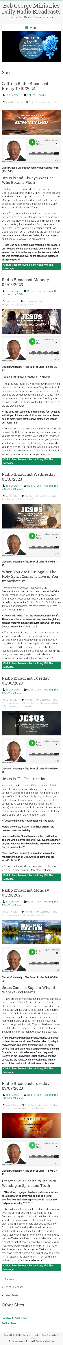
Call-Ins (31, 95)
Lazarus (10, 305)
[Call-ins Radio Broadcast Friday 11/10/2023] (31, 111)
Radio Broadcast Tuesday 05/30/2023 (26, 681)
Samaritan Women (9, 1108)
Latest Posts (11, 1295)
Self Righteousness (9, 706)
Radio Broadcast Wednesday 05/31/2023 (29, 477)
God (36, 102)
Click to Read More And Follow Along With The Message (28, 266)
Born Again (28, 301)
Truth (43, 915)
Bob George (12, 95)
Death (36, 301)
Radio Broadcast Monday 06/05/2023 (25, 282)
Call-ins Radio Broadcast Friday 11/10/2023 (25, 86)
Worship (35, 1108)
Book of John (34, 291)
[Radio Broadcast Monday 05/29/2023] (31, 921)
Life (16, 305)
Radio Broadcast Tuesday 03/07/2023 (26, 1086)
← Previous (8, 1279)
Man (56, 102)
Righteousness (33, 703)
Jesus (50, 102)
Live (19, 305)
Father (31, 102)
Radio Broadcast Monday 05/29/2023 (25, 893)
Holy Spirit (43, 102)
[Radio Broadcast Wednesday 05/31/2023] (31, 505)
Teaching (41, 95)
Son (3, 105)
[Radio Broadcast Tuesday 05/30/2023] (31, 712)
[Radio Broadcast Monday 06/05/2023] (31, 310)
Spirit (24, 1108)
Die (40, 301)
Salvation (53, 1105)
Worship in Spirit (46, 1108)
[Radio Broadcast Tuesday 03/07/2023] (31, 1114)
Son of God (30, 305)
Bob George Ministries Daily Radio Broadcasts (31, 8)
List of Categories (13, 1287)
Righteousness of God (49, 703)
